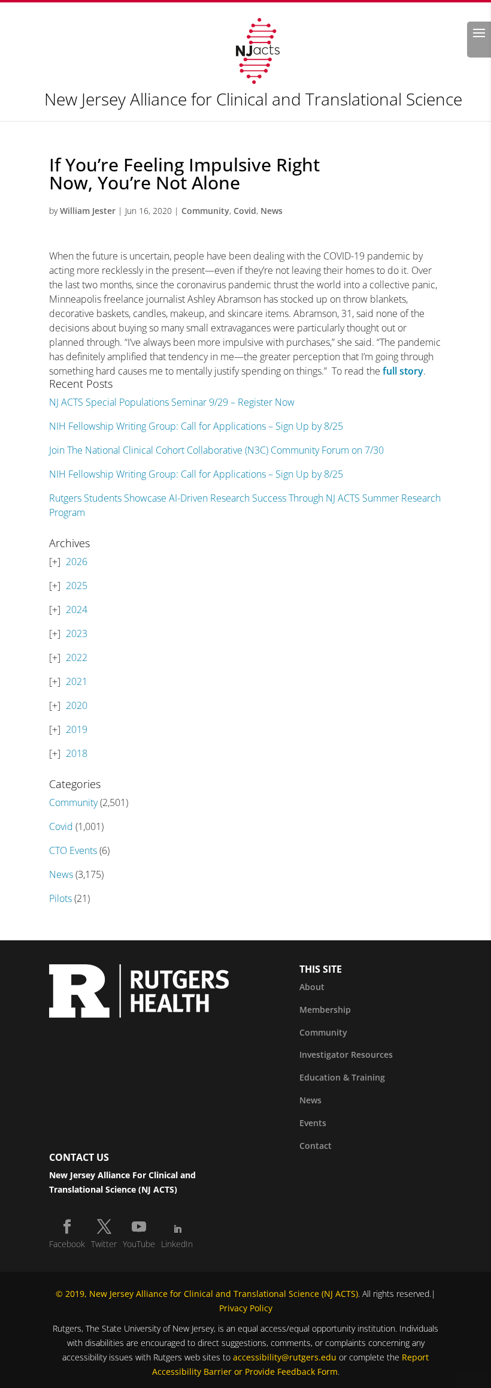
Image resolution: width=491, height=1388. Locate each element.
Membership (325, 1009)
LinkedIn (177, 1244)
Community (205, 210)
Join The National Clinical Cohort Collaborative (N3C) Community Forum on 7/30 (216, 450)
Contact (315, 1145)
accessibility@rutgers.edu (285, 1357)
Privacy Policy (245, 1308)
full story (403, 371)
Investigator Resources (346, 1054)
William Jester (88, 210)
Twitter (104, 1244)
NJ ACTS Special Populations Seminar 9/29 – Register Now (172, 402)
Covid (245, 210)
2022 (76, 657)
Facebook (67, 1244)
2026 (76, 561)
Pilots (60, 898)
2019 (76, 729)
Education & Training (342, 1077)
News (271, 210)
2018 (76, 753)
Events (312, 1122)
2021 (76, 681)
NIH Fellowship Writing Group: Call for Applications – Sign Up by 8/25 (196, 426)
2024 (76, 609)
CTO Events (73, 850)
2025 (76, 585)
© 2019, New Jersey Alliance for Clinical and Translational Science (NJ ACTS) (207, 1293)
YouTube (139, 1244)
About (312, 986)
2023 (76, 633)
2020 (76, 705)
